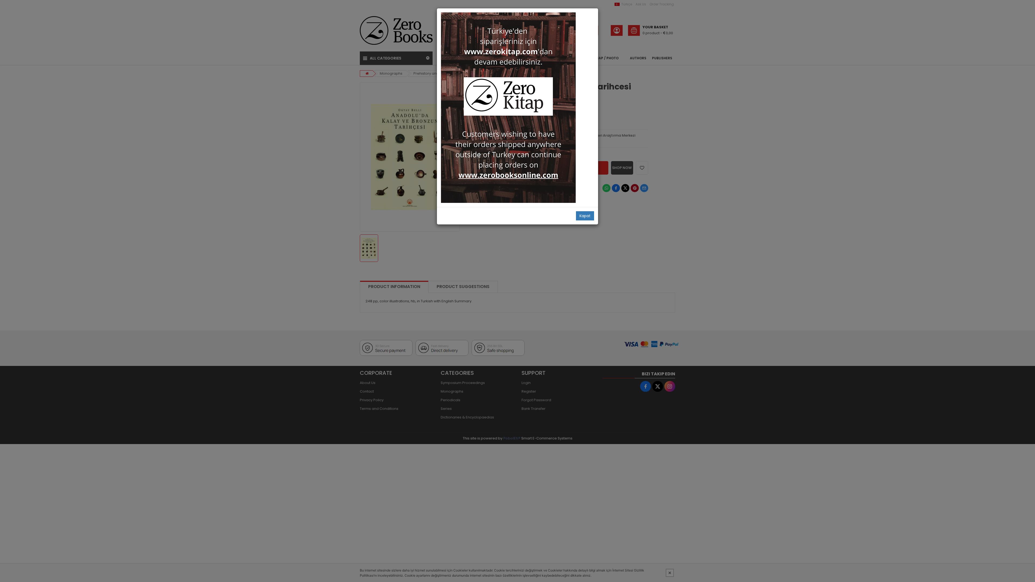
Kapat (585, 216)
